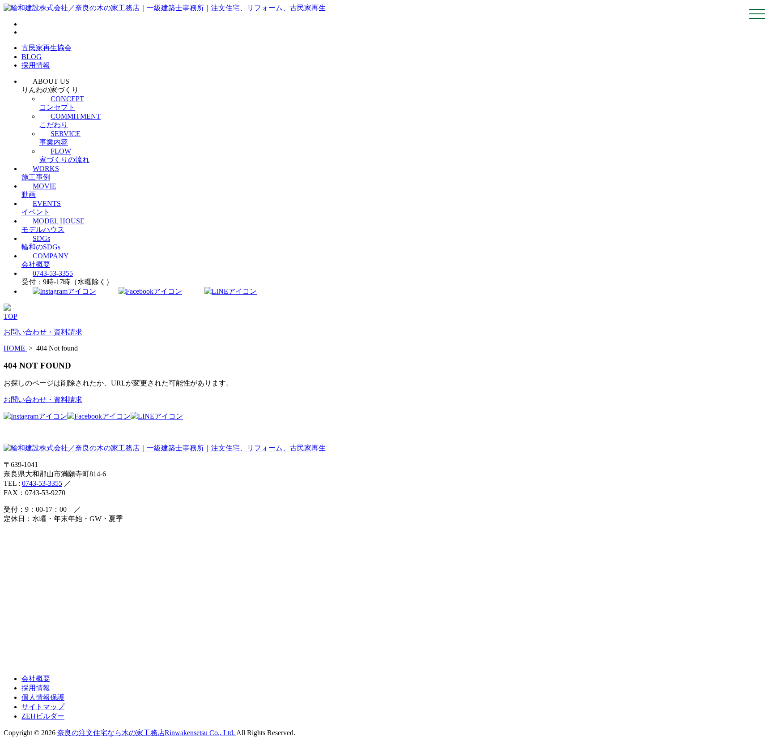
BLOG (31, 56)
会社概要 (35, 678)
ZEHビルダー (42, 716)
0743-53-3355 (53, 273)
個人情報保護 (42, 697)
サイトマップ (42, 707)
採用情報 (35, 65)
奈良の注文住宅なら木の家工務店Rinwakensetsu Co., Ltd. (146, 732)
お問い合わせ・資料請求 (43, 399)
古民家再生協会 (46, 47)
